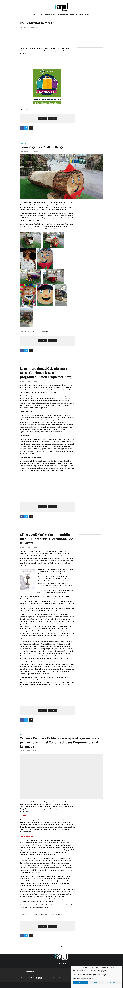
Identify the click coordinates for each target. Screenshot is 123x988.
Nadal (34, 331)
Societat (26, 365)
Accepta (80, 982)
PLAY (21, 19)
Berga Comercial (25, 331)
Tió (39, 331)
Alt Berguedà (40, 14)
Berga (34, 14)
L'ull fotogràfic (23, 151)
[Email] (31, 128)
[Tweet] (26, 128)
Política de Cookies (90, 985)
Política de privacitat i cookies (100, 985)
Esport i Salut (23, 27)
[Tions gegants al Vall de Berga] (61, 176)
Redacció (22, 751)
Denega (96, 982)
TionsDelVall (46, 331)
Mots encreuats (79, 14)
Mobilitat (72, 14)
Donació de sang (39, 497)
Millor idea (60, 914)
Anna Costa (22, 381)
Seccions (87, 14)
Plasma (48, 497)
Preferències (113, 982)
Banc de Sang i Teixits (26, 497)
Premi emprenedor (25, 917)
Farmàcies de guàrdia (63, 14)
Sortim (54, 14)
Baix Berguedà (48, 14)
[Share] (22, 128)
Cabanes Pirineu (25, 914)
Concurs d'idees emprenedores (40, 914)
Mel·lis (52, 914)
